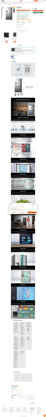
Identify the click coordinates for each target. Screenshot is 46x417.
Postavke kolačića (23, 212)
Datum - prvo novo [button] (14, 395)
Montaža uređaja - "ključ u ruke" (26, 411)
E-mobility (25, 2)
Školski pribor (4, 2)
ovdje (20, 13)
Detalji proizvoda (19, 45)
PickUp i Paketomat (25, 410)
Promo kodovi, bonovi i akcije (19, 412)
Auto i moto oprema (29, 2)
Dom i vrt (36, 2)
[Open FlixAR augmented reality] (3, 7)
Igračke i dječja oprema (40, 2)
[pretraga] (21, 0)
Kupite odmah (38, 12)
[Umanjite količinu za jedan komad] (33, 9)
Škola (1, 2)
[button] (23, 59)
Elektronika (10, 2)
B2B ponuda (11, 412)
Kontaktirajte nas (38, 412)
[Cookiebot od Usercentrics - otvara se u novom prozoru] (32, 204)
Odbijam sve (14, 212)
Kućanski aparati (16, 2)
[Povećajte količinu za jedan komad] (36, 9)
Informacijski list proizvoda (28, 22)
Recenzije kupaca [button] (13, 58)
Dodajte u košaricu (38, 10)
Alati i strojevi (33, 2)
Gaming (13, 2)
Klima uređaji (19, 2)
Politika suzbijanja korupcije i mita (40, 410)
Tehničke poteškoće (11, 410)
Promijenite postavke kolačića (40, 413)
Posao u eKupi (4, 410)
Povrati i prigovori (32, 411)
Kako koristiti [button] (27, 74)
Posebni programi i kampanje (12, 411)
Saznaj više (24, 24)
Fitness (22, 2)
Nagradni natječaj (4, 411)
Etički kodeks (38, 411)
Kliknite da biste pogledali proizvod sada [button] (18, 74)
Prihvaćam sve (32, 212)
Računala (7, 2)
